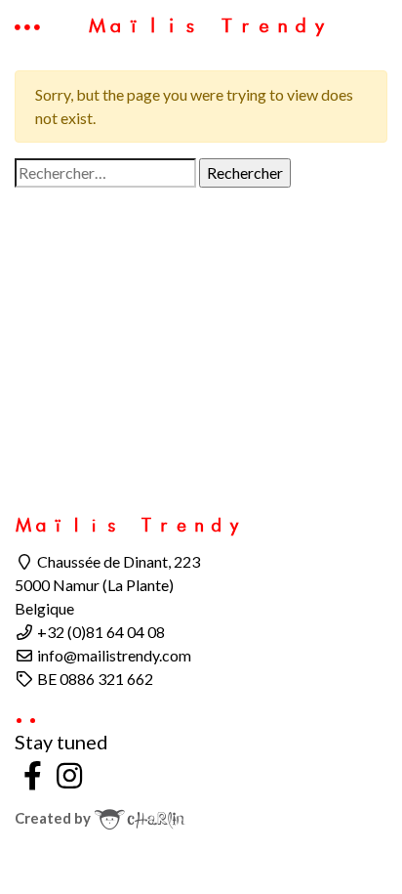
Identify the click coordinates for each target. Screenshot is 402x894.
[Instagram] (70, 774)
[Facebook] (33, 774)
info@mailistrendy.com (112, 655)
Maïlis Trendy (208, 25)
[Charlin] (139, 818)
